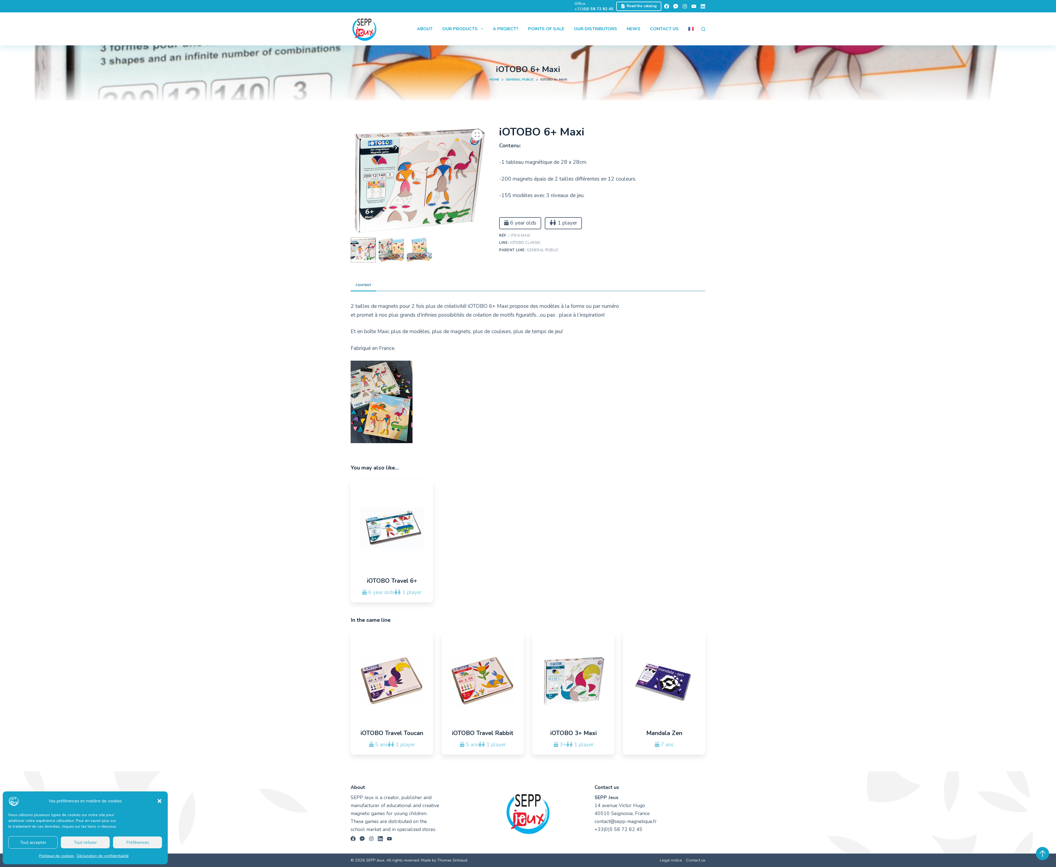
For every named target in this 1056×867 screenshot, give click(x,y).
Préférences (137, 842)
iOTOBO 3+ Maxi (573, 733)
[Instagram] (684, 6)
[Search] (703, 29)
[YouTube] (693, 6)
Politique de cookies (56, 855)
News (633, 29)
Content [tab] (363, 285)
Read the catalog (642, 6)
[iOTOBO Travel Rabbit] (482, 680)
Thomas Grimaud (452, 860)
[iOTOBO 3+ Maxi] (573, 680)
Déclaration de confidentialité (103, 855)
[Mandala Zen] (664, 680)
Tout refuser (85, 842)
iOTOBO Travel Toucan (392, 733)
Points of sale (546, 29)
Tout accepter (33, 842)
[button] (159, 801)
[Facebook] (666, 6)
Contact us (664, 29)
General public (543, 250)
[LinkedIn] (702, 6)
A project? (505, 29)
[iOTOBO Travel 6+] (392, 528)
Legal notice (671, 860)
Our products (460, 29)
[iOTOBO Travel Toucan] (392, 680)
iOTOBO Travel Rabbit (482, 733)
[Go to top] (1042, 853)
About (425, 29)
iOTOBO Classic (525, 242)
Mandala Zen (664, 733)
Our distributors (595, 29)
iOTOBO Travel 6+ (392, 581)
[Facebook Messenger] (675, 6)
